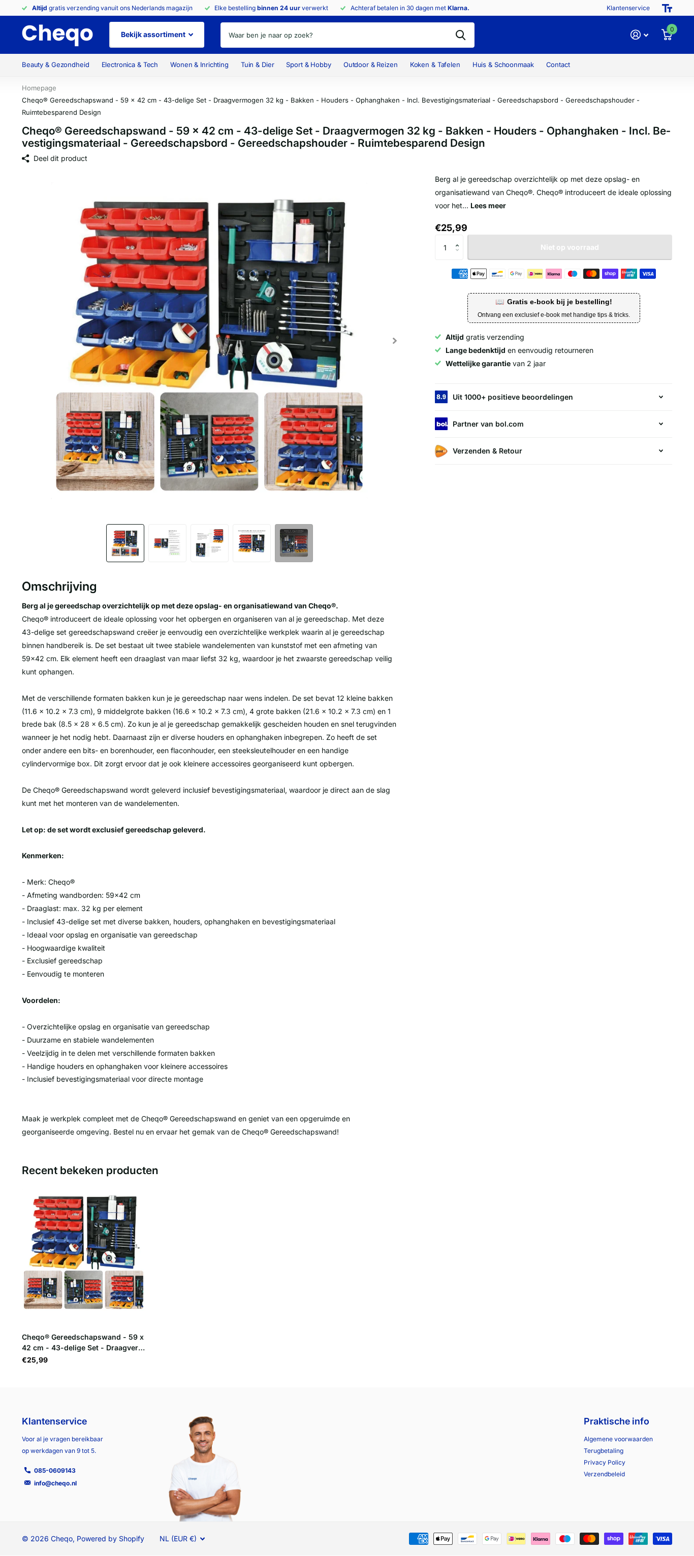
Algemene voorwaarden (618, 1439)
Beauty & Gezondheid (55, 64)
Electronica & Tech (130, 64)
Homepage (39, 88)
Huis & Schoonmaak (503, 64)
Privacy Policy (604, 1462)
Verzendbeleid (604, 1474)
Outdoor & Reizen (370, 64)
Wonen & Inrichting (199, 64)
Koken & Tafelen (435, 64)
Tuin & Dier (257, 64)
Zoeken (461, 35)
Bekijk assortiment (154, 34)
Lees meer (488, 205)
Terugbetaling (603, 1450)
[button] (394, 341)
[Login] (639, 34)
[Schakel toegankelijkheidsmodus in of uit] (667, 8)
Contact (558, 64)
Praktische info (616, 1421)
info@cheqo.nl (55, 1483)
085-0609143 (55, 1470)
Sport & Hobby (308, 64)
